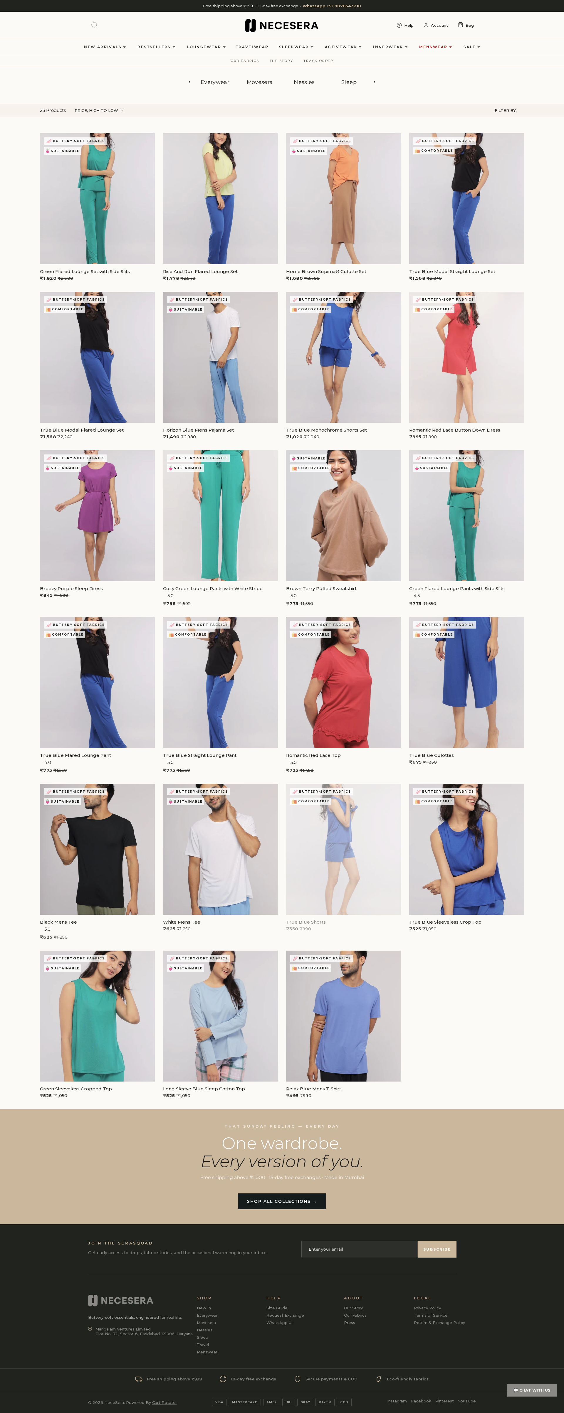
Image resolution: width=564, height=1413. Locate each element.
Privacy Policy (427, 1308)
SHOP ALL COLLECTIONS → (282, 1201)
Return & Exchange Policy (439, 1322)
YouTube (467, 1401)
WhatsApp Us (279, 1322)
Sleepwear (294, 47)
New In (204, 1308)
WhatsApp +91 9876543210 (332, 6)
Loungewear (205, 47)
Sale (470, 47)
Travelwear (252, 47)
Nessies (304, 82)
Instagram (397, 1401)
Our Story (353, 1308)
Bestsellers (154, 47)
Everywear (215, 82)
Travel (203, 1344)
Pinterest (444, 1401)
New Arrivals (103, 47)
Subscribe (437, 1249)
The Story (281, 61)
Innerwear (389, 47)
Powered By (151, 1402)
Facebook (421, 1401)
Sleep (349, 82)
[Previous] (189, 82)
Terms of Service (431, 1315)
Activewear (342, 47)
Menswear (434, 47)
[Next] (374, 82)
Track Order (318, 61)
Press (349, 1322)
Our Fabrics (245, 61)
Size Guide (277, 1308)
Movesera (260, 82)
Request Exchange (285, 1315)
